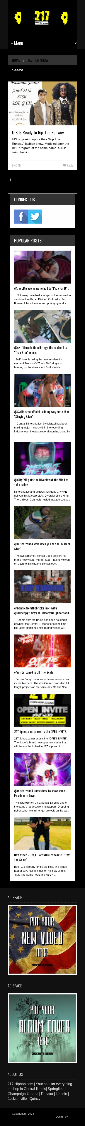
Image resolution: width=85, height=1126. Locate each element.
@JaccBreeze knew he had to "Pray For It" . (41, 288)
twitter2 (35, 217)
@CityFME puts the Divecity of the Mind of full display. (41, 482)
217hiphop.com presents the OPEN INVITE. (40, 731)
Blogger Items (20, 1119)
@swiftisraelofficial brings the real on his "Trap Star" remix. (40, 350)
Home (16, 60)
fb (21, 217)
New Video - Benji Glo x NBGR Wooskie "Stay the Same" (42, 857)
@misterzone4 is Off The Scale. (34, 672)
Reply (70, 165)
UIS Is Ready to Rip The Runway (38, 132)
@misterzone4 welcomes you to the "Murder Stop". (42, 546)
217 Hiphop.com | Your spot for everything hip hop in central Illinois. (41, 1115)
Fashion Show (38, 60)
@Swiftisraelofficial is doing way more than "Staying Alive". (42, 414)
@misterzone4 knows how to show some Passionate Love (39, 793)
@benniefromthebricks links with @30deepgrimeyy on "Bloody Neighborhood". (42, 610)
